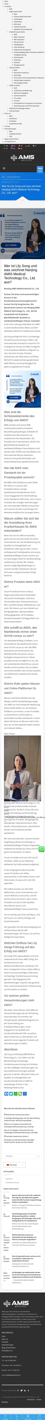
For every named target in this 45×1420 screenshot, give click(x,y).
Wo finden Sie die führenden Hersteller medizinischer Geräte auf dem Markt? (19, 1141)
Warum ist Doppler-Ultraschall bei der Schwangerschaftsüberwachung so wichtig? (21, 1131)
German (13, 1165)
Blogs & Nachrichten (9, 1348)
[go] (39, 1156)
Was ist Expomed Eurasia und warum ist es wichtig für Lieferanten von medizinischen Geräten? (26, 1258)
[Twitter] (21, 1390)
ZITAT (40, 169)
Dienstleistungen (7, 1345)
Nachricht (9, 1179)
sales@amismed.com (13, 1375)
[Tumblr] (28, 1390)
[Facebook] (18, 1390)
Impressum (31, 1399)
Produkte (5, 1342)
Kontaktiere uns (7, 1351)
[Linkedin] (25, 1390)
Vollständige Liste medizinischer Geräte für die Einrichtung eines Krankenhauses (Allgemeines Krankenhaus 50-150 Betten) (26, 1274)
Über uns (5, 1339)
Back (6, 1)
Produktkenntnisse (10, 254)
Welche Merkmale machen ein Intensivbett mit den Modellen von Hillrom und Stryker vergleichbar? (24, 1237)
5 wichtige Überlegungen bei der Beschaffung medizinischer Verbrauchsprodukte (22, 1119)
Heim (3, 1336)
